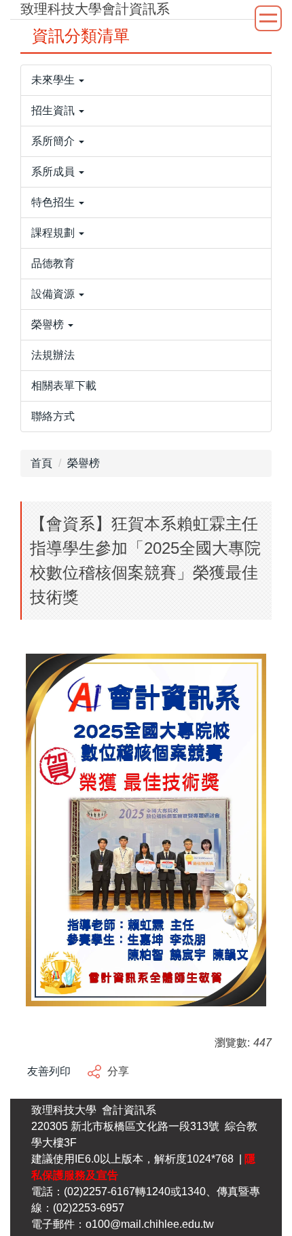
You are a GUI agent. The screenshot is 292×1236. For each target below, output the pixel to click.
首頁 (41, 463)
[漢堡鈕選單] (268, 18)
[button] (146, 80)
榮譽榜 (83, 463)
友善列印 (49, 1071)
